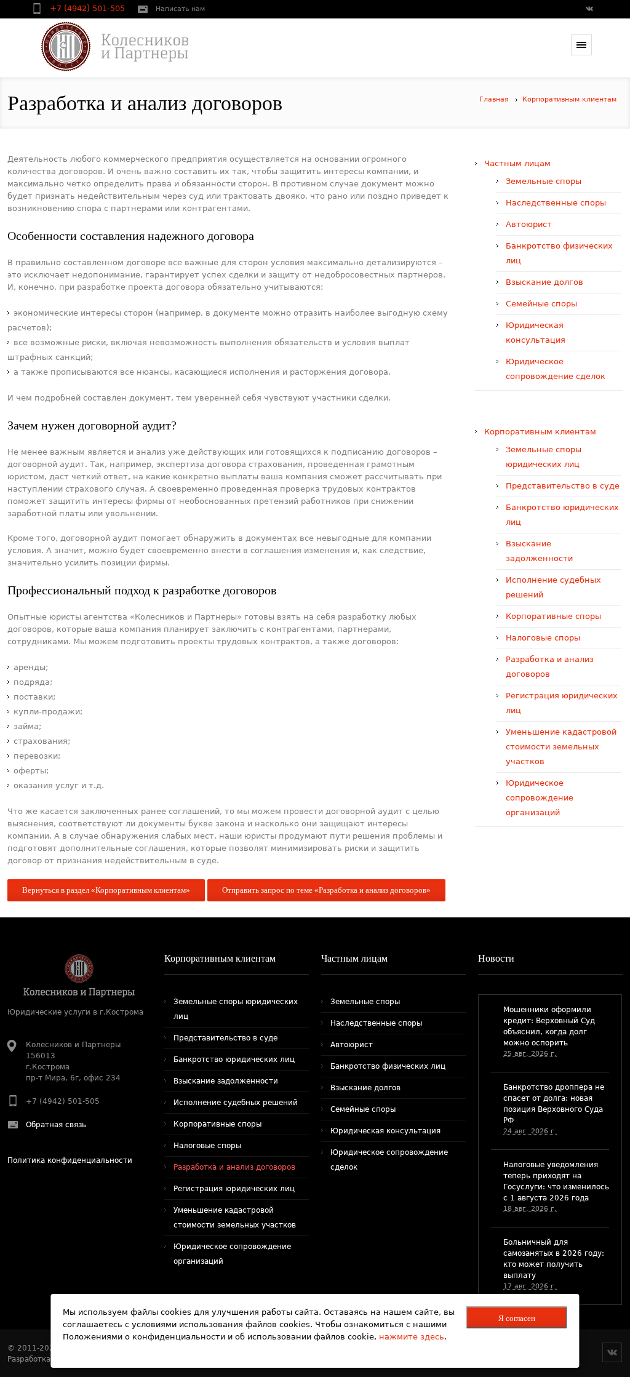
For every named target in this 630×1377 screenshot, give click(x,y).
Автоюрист (529, 224)
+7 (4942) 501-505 (88, 8)
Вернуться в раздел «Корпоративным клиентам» (106, 890)
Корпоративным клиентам (569, 99)
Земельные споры (543, 181)
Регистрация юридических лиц (234, 1188)
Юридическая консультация (385, 1131)
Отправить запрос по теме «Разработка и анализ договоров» (326, 890)
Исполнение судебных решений (235, 1102)
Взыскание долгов (544, 282)
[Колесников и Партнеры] (106, 46)
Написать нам (180, 9)
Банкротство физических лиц (387, 1066)
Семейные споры (541, 303)
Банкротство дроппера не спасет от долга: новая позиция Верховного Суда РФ (553, 1104)
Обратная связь (56, 1124)
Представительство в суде (563, 485)
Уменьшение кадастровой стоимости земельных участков (561, 746)
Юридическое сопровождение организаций (539, 797)
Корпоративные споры (553, 616)
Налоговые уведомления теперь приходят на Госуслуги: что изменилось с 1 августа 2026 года (556, 1181)
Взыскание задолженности (225, 1081)
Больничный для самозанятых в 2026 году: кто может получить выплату (553, 1259)
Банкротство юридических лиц (234, 1059)
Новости (496, 958)
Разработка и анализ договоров (234, 1167)
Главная (494, 99)
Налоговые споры (543, 637)
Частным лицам (517, 163)
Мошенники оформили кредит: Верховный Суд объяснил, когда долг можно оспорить (549, 1026)
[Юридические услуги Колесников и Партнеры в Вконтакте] (589, 10)
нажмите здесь (411, 1336)
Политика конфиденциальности (69, 1160)
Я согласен (516, 1318)
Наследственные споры (556, 202)
